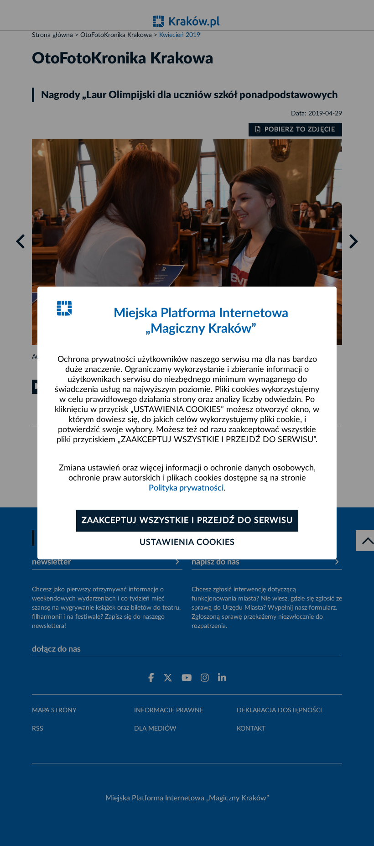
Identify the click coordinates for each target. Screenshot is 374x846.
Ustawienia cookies (187, 542)
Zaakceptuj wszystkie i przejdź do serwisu (187, 521)
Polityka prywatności (186, 488)
